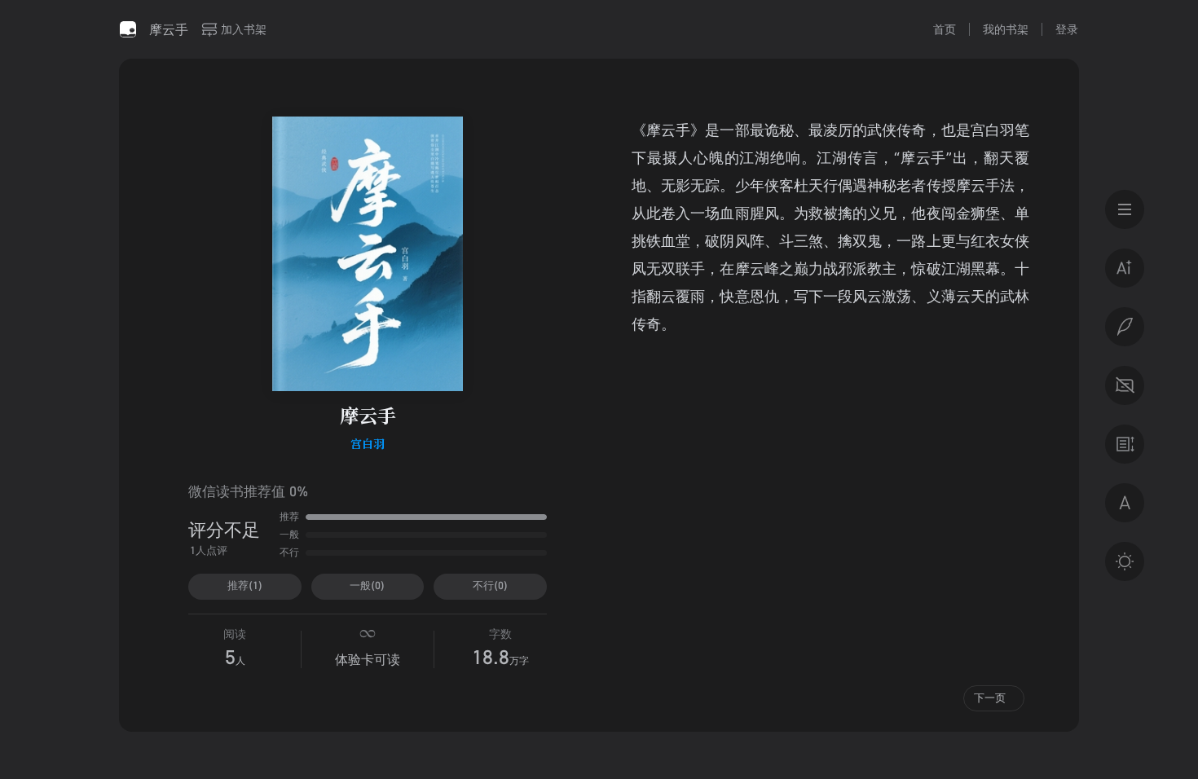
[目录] (1124, 209)
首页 (944, 29)
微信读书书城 (128, 29)
